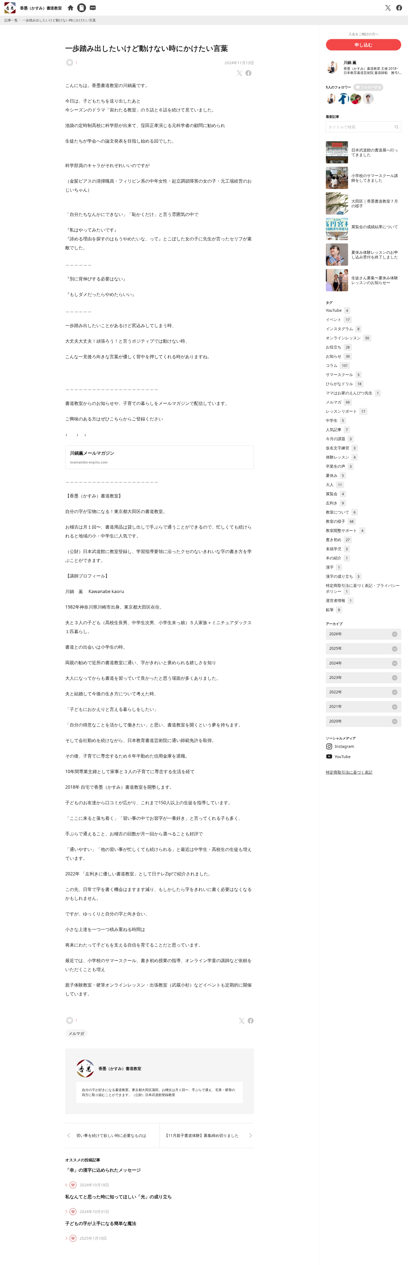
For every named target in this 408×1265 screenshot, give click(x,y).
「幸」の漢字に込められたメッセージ (103, 1170)
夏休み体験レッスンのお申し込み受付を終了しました (374, 255)
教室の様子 (340, 521)
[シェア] (399, 7)
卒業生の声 (339, 466)
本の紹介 (337, 558)
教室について (341, 512)
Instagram (344, 746)
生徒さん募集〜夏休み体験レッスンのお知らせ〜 (374, 280)
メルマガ (76, 1033)
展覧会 (335, 493)
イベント (338, 319)
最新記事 (332, 116)
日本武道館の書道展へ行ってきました (374, 152)
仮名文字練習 (341, 447)
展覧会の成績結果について (374, 226)
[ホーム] (70, 7)
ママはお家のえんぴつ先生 (352, 392)
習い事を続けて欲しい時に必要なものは (111, 1135)
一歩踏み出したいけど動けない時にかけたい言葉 (146, 48)
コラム (337, 365)
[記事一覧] (81, 7)
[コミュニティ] (92, 7)
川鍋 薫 (350, 62)
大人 (334, 484)
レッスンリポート (345, 411)
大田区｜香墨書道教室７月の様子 (374, 203)
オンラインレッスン (347, 337)
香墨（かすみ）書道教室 (41, 8)
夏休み (335, 475)
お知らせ (338, 356)
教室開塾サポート (344, 530)
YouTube (337, 310)
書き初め (338, 539)
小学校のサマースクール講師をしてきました (374, 178)
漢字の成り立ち (342, 576)
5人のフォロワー (338, 87)
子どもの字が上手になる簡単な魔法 (100, 1223)
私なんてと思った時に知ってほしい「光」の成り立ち (118, 1197)
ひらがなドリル (343, 383)
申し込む (363, 45)
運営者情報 (339, 600)
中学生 (335, 420)
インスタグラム (342, 328)
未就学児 (337, 548)
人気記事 (337, 429)
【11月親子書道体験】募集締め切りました (201, 1135)
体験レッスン (341, 457)
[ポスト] (388, 7)
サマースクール (342, 374)
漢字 (333, 567)
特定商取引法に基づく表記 (349, 772)
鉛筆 (333, 609)
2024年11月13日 (239, 62)
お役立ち (338, 347)
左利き (335, 502)
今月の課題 (339, 438)
